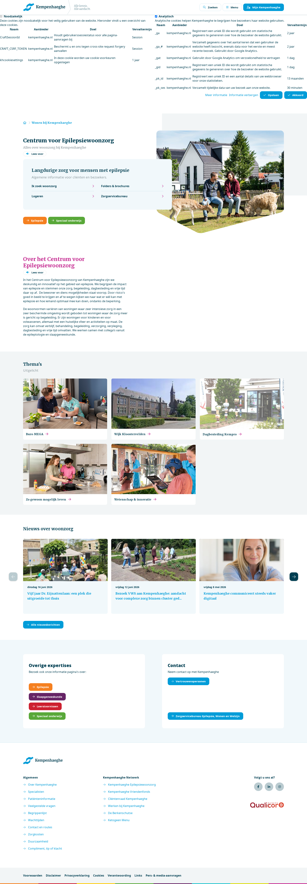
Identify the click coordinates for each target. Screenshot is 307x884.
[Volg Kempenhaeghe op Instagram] (279, 786)
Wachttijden (36, 820)
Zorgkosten (36, 834)
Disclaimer (53, 875)
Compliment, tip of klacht (45, 848)
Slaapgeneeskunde (49, 696)
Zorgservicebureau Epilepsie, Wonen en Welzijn (208, 716)
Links (138, 875)
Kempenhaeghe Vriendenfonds (129, 792)
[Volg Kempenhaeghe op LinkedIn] (269, 786)
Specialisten (36, 792)
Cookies (98, 875)
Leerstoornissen (47, 706)
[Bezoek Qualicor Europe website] (267, 805)
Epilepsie (37, 220)
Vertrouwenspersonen (191, 681)
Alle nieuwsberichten (45, 624)
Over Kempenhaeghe (42, 785)
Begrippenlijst (37, 813)
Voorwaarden (32, 875)
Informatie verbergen (243, 95)
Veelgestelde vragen (41, 806)
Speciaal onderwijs (68, 220)
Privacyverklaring (77, 875)
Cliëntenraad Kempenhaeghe (127, 799)
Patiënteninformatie (41, 799)
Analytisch (166, 16)
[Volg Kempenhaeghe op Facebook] (258, 786)
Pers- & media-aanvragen (163, 875)
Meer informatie (216, 95)
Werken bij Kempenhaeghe (126, 806)
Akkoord (297, 95)
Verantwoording (119, 875)
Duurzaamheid (38, 841)
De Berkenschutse (120, 813)
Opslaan (273, 95)
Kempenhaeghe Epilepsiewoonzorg (132, 785)
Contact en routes (40, 827)
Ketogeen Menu (119, 820)
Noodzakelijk (13, 16)
